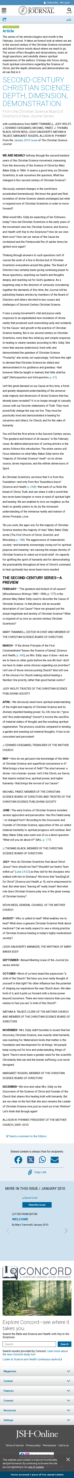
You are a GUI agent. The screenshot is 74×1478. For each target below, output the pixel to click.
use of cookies (36, 1467)
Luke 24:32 (22, 871)
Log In (66, 2)
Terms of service (15, 1445)
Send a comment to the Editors (27, 1136)
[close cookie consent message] (68, 1459)
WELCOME (20, 1219)
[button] (37, 1371)
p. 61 (53, 377)
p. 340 (20, 655)
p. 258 (31, 486)
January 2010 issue (26, 140)
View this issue (37, 1204)
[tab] (37, 1371)
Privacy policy (33, 1445)
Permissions (49, 1445)
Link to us (64, 1445)
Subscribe (52, 2)
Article (8, 31)
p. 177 (46, 839)
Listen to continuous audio (31, 1359)
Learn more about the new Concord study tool (35, 1352)
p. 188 (20, 540)
